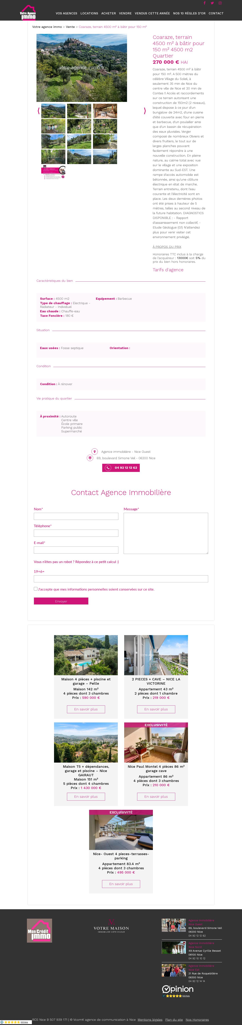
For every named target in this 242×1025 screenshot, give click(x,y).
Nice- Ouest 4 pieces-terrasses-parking (121, 856)
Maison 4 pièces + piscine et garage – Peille (86, 681)
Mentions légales (150, 1019)
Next (145, 110)
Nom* (38, 509)
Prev (38, 110)
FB (204, 2)
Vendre (125, 13)
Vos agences (66, 13)
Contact (216, 13)
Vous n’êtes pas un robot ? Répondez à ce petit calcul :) (76, 562)
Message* (131, 509)
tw (212, 2)
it (220, 2)
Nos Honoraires (197, 1019)
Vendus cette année (152, 13)
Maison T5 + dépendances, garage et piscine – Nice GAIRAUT (86, 770)
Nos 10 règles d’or (189, 13)
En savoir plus (86, 709)
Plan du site (174, 1019)
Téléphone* (43, 526)
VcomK (78, 1019)
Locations (89, 13)
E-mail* (39, 543)
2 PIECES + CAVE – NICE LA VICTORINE (156, 681)
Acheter (108, 13)
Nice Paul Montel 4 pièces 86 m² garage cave (156, 768)
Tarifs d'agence (168, 269)
